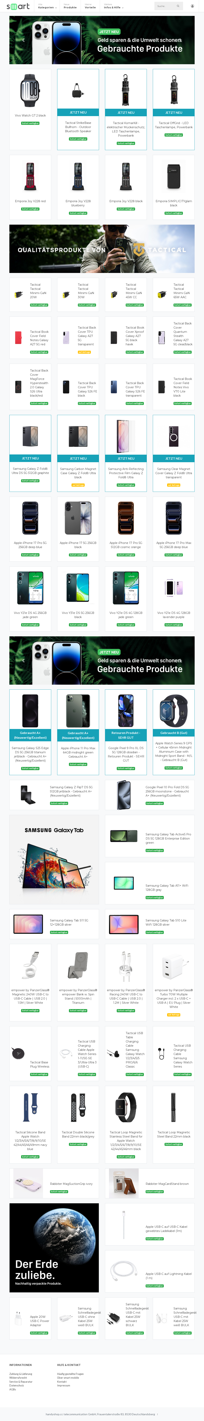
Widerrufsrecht (18, 1377)
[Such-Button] (178, 6)
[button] (23, 40)
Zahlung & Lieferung (20, 1373)
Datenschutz (16, 1385)
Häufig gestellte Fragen (70, 1373)
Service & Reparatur (20, 1381)
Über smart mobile (68, 1377)
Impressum (63, 1385)
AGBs (12, 1389)
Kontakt (62, 1381)
